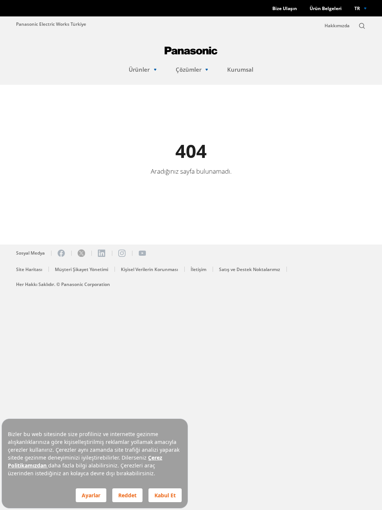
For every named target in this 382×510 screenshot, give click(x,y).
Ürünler (139, 69)
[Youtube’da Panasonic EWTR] (142, 253)
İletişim (198, 269)
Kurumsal (240, 69)
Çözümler (188, 69)
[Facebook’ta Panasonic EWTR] (61, 253)
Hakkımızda (337, 25)
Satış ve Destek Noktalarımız (249, 269)
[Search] (361, 25)
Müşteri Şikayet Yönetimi (81, 269)
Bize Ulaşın (284, 8)
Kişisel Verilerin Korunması (149, 269)
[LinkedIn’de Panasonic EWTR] (101, 253)
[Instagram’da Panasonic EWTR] (122, 253)
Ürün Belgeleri (326, 8)
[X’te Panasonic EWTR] (81, 253)
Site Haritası (29, 269)
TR (357, 8)
